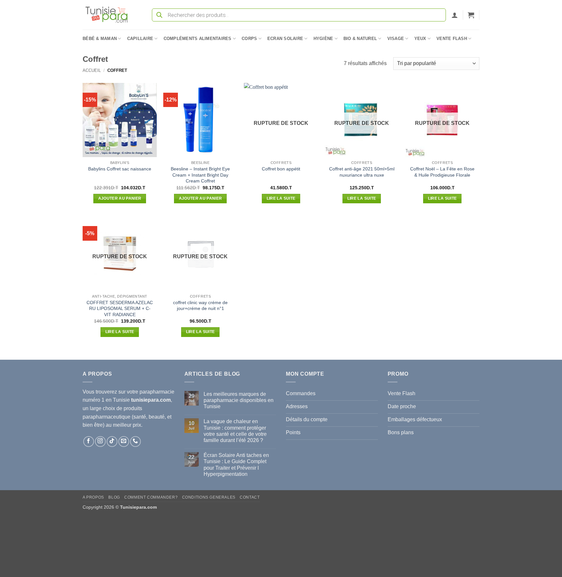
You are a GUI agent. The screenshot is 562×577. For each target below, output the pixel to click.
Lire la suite (281, 198)
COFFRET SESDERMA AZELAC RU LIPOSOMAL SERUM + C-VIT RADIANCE (120, 308)
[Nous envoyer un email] (123, 441)
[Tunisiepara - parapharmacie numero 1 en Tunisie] (110, 15)
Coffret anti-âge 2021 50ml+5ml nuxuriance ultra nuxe (362, 172)
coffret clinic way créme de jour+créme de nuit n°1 (200, 305)
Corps (249, 38)
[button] (454, 15)
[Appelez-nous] (135, 441)
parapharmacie (157, 392)
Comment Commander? (151, 497)
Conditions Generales (208, 497)
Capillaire (140, 38)
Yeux (420, 38)
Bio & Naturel (360, 38)
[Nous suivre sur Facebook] (88, 441)
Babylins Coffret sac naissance (119, 168)
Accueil (92, 70)
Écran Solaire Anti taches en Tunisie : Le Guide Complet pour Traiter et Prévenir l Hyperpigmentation (236, 464)
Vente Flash (451, 38)
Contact (250, 497)
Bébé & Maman (100, 38)
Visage (395, 38)
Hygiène (323, 38)
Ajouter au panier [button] (119, 198)
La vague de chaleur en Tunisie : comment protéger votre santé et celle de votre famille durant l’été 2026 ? (235, 431)
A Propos (93, 497)
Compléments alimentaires (198, 38)
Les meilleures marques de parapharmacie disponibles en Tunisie (239, 400)
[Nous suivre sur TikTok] (112, 441)
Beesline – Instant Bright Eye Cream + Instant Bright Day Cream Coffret (200, 174)
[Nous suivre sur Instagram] (100, 441)
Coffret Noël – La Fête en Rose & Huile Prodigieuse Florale (442, 172)
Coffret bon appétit (281, 168)
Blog (114, 497)
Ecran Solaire (285, 38)
